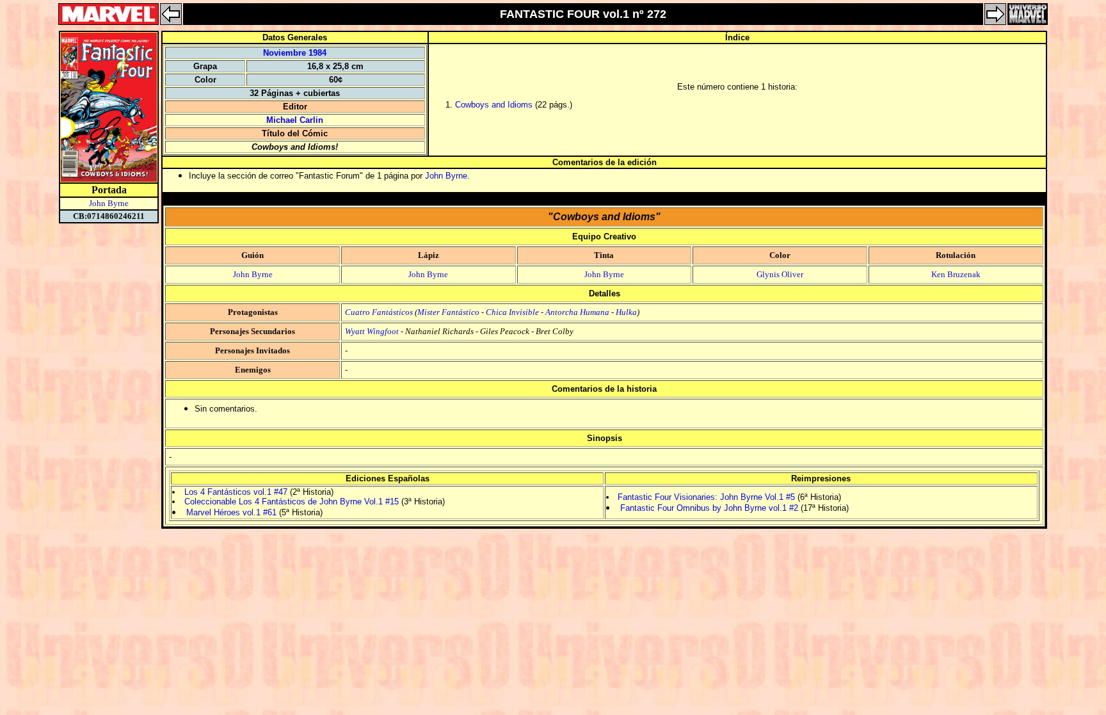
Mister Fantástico (448, 312)
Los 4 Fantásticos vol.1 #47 (235, 492)
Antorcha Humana (577, 312)
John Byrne (109, 203)
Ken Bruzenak (956, 274)
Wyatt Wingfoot (372, 331)
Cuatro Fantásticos (379, 312)
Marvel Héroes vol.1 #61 (231, 512)
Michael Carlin (294, 120)
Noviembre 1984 (294, 53)
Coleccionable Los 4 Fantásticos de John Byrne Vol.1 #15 (291, 501)
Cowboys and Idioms (494, 104)
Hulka (626, 312)
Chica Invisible (512, 312)
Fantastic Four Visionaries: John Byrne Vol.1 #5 (706, 497)
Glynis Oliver (780, 274)
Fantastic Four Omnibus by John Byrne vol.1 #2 (709, 508)
